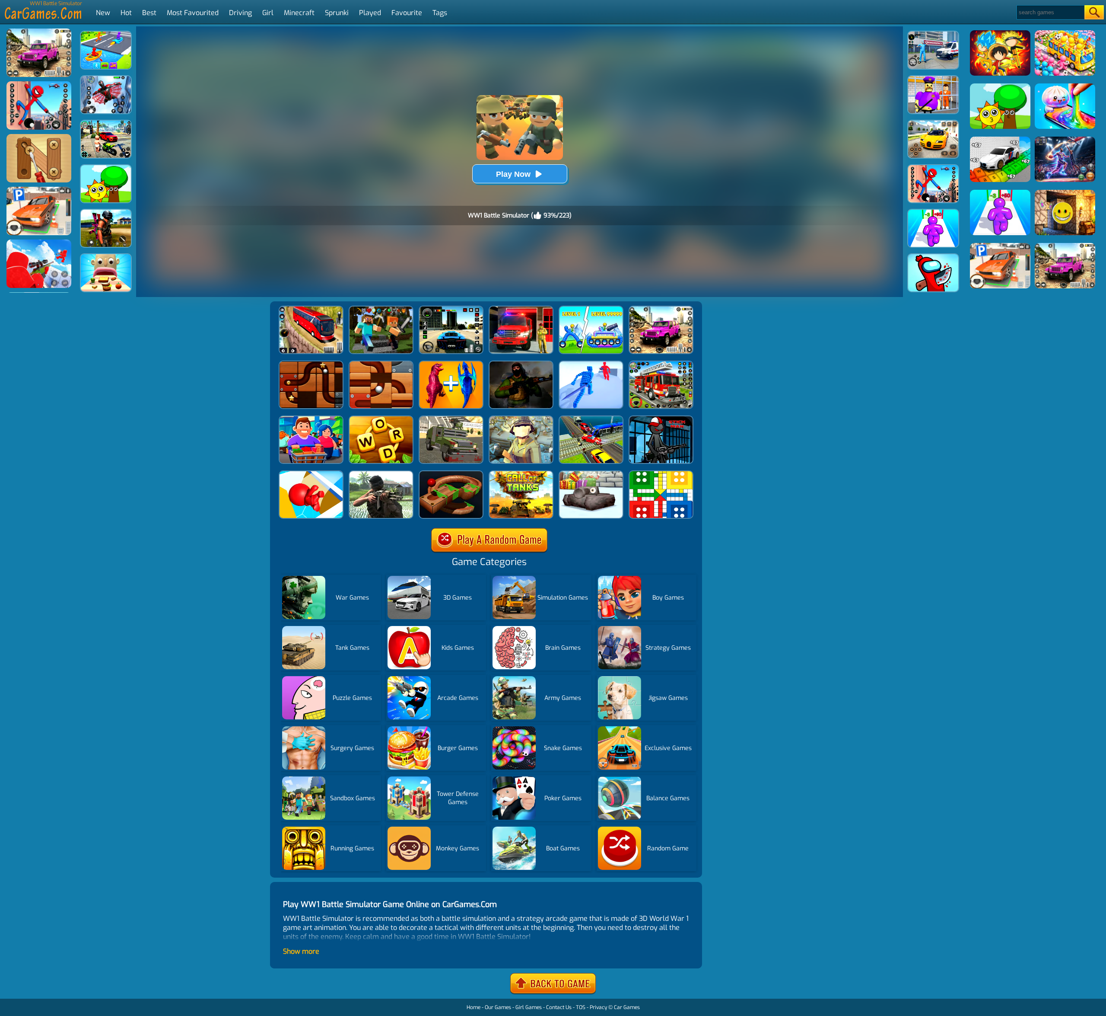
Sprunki (337, 12)
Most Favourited (193, 12)
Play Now (513, 174)
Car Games (627, 1007)
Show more (301, 951)
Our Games (498, 1007)
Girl (267, 12)
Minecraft (299, 12)
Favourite (406, 12)
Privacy (598, 1007)
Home (473, 1007)
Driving (240, 12)
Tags (439, 12)
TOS (580, 1007)
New (103, 12)
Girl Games (528, 1007)
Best (149, 12)
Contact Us (559, 1007)
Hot (126, 12)
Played (370, 12)
